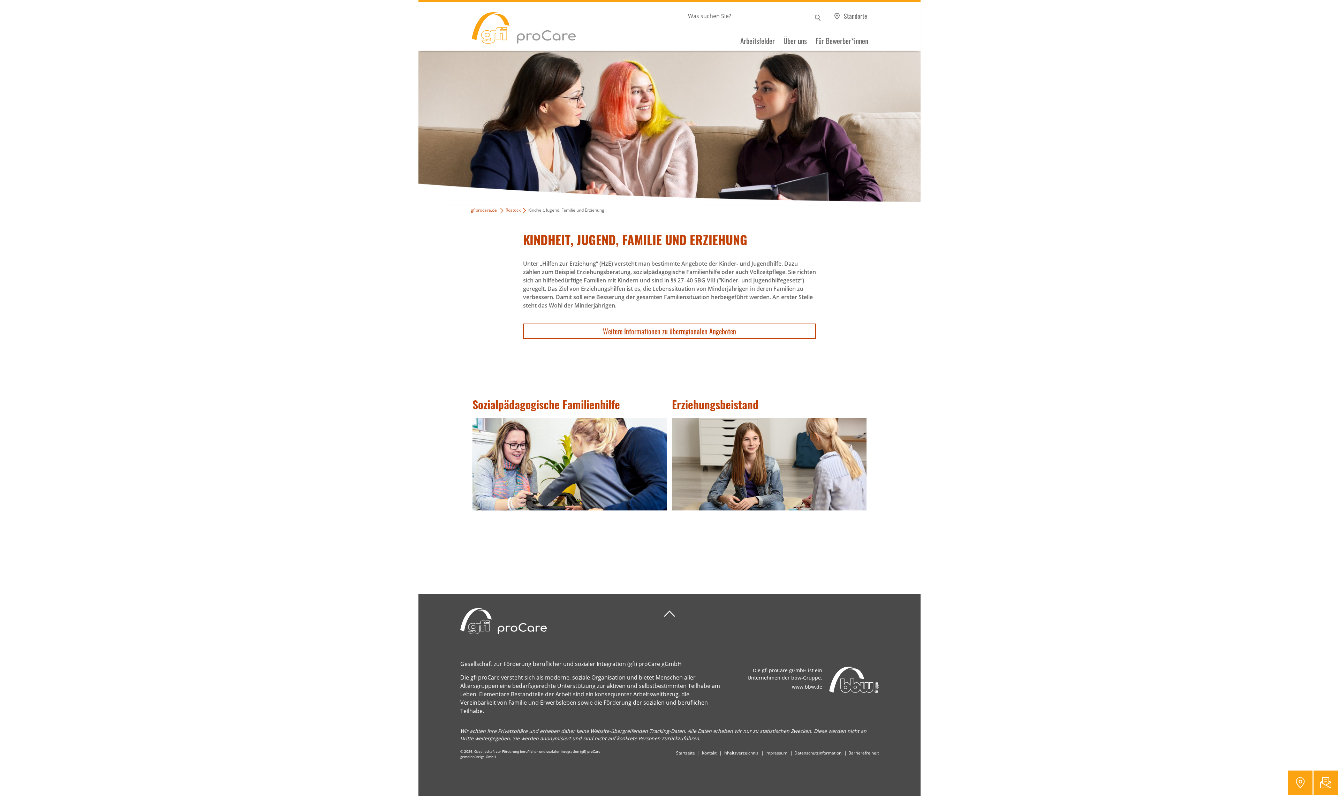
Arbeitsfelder (757, 41)
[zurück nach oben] (669, 614)
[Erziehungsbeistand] (769, 464)
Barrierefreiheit (863, 753)
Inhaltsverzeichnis (741, 753)
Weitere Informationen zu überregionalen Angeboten (669, 331)
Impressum (776, 753)
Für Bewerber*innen (842, 41)
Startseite (685, 753)
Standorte (855, 16)
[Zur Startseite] (497, 26)
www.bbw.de (807, 686)
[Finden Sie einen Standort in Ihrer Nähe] (1300, 783)
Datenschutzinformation (817, 753)
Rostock (513, 210)
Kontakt (709, 753)
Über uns (795, 41)
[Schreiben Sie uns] (1326, 783)
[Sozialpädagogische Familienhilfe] (569, 464)
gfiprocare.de (484, 210)
